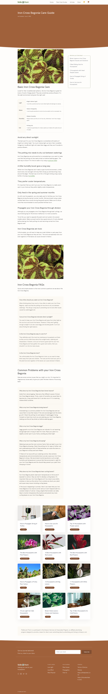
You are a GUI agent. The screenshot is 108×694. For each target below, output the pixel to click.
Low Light (50, 667)
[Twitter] (24, 674)
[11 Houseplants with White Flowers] (79, 572)
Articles (72, 2)
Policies (80, 670)
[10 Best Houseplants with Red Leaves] (54, 543)
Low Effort (51, 670)
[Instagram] (19, 674)
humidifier (32, 176)
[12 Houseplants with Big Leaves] (54, 572)
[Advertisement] (54, 28)
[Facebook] (21, 674)
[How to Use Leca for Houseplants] (54, 513)
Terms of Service (82, 667)
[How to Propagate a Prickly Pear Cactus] (29, 572)
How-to (65, 672)
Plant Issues (66, 667)
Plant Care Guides (61, 2)
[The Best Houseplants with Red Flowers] (79, 543)
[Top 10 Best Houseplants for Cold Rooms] (79, 601)
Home (51, 2)
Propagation (23, 529)
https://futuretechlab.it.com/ (84, 678)
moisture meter (52, 160)
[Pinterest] (27, 674)
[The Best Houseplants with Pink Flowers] (29, 543)
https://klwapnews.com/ (84, 674)
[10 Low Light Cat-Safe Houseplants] (29, 601)
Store (79, 2)
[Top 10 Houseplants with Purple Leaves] (79, 513)
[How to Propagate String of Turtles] (29, 513)
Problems (48, 616)
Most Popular (51, 672)
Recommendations (50, 529)
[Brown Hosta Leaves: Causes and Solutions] (54, 601)
